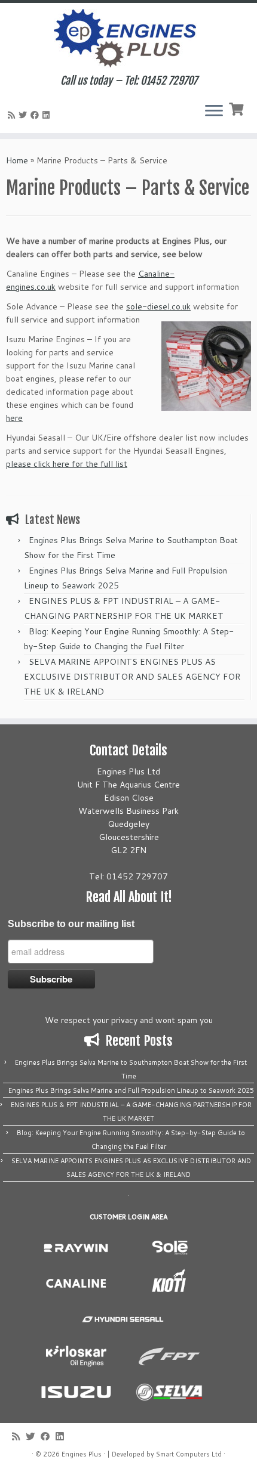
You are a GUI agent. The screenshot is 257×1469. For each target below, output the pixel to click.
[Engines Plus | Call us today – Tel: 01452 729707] (128, 39)
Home (17, 160)
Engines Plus (82, 1454)
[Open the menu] (214, 111)
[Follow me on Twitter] (24, 115)
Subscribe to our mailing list (71, 924)
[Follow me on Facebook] (36, 115)
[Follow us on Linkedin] (47, 115)
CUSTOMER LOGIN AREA (128, 1217)
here (14, 418)
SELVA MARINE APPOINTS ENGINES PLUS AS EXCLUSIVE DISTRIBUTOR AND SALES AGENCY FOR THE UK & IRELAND (132, 677)
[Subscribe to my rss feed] (13, 115)
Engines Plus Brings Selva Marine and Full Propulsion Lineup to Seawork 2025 (131, 1090)
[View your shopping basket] (237, 108)
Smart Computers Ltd (189, 1454)
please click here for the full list (66, 464)
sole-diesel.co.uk (158, 306)
